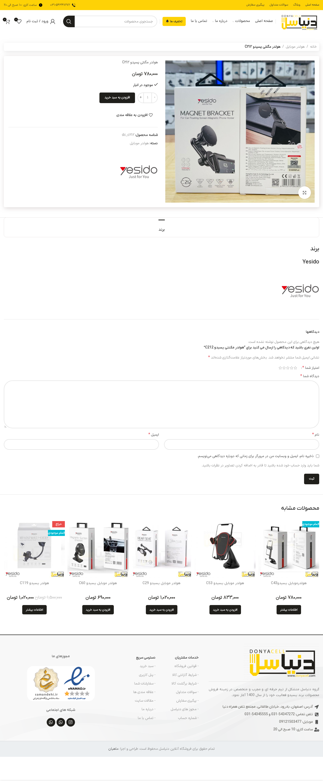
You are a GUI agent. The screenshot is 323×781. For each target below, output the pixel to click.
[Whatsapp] (61, 722)
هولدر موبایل (295, 46)
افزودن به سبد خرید (117, 97)
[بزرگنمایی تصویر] (304, 192)
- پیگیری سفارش (187, 700)
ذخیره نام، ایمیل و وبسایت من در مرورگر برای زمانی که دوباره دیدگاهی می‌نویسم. (255, 456)
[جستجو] (69, 21)
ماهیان (113, 749)
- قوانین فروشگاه (186, 666)
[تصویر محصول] (288, 547)
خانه (313, 46)
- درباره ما (148, 709)
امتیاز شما (310, 368)
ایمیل (153, 435)
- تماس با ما (146, 718)
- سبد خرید (147, 666)
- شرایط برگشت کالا (185, 683)
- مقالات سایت (145, 700)
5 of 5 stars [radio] (280, 368)
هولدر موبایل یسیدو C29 (161, 583)
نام (315, 435)
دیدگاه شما (309, 376)
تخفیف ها (176, 21)
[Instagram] (70, 722)
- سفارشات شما (144, 683)
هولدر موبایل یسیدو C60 (98, 583)
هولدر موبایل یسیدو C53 (225, 583)
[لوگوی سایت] (298, 21)
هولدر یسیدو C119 (34, 583)
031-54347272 (60, 5)
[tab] (161, 227)
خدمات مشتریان (187, 657)
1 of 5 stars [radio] (295, 368)
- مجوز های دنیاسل (185, 709)
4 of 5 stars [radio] (284, 368)
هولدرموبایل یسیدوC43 (289, 583)
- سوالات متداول (187, 692)
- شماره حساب (188, 718)
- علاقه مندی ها (144, 692)
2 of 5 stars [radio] (291, 368)
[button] (225, 609)
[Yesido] (139, 171)
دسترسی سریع (145, 657)
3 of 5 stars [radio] (288, 368)
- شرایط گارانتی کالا (185, 675)
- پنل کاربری (147, 675)
